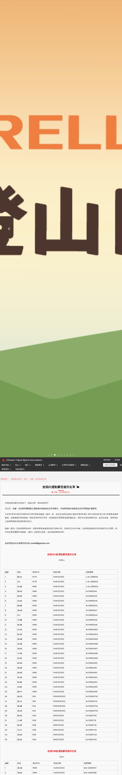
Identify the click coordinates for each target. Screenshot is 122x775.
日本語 (117, 460)
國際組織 (84, 465)
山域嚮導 (52, 465)
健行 (27, 465)
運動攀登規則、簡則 (19, 479)
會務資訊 (5, 469)
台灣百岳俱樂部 (68, 465)
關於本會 (5, 465)
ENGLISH (107, 460)
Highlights (19, 469)
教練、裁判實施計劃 (38, 479)
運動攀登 (38, 465)
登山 (17, 465)
